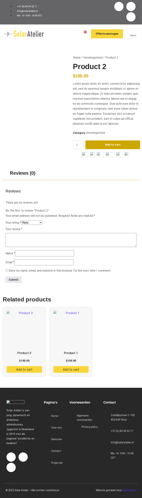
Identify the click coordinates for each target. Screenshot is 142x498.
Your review (14, 229)
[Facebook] (131, 6)
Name (10, 253)
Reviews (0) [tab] (23, 173)
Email (10, 262)
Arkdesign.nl (129, 490)
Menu (133, 35)
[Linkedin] (131, 16)
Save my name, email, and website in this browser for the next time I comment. (60, 270)
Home (77, 57)
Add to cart (113, 144)
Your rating (13, 222)
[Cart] (83, 34)
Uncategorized (92, 57)
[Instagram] (119, 6)
